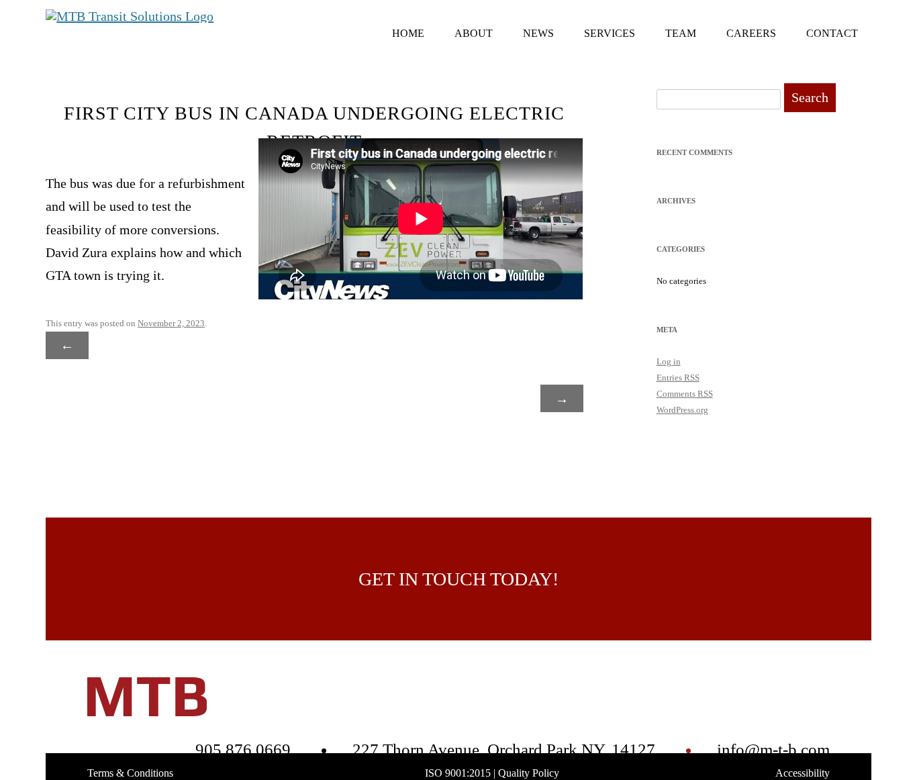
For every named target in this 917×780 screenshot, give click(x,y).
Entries (678, 378)
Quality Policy (528, 773)
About (473, 33)
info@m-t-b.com (773, 749)
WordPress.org (682, 410)
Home (408, 33)
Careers (751, 33)
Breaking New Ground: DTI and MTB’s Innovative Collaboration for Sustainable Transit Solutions (451, 372)
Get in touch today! (458, 579)
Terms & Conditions (130, 773)
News (538, 33)
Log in (669, 361)
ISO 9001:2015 (458, 773)
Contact (832, 33)
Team (680, 33)
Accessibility (802, 773)
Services (609, 33)
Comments (685, 394)
